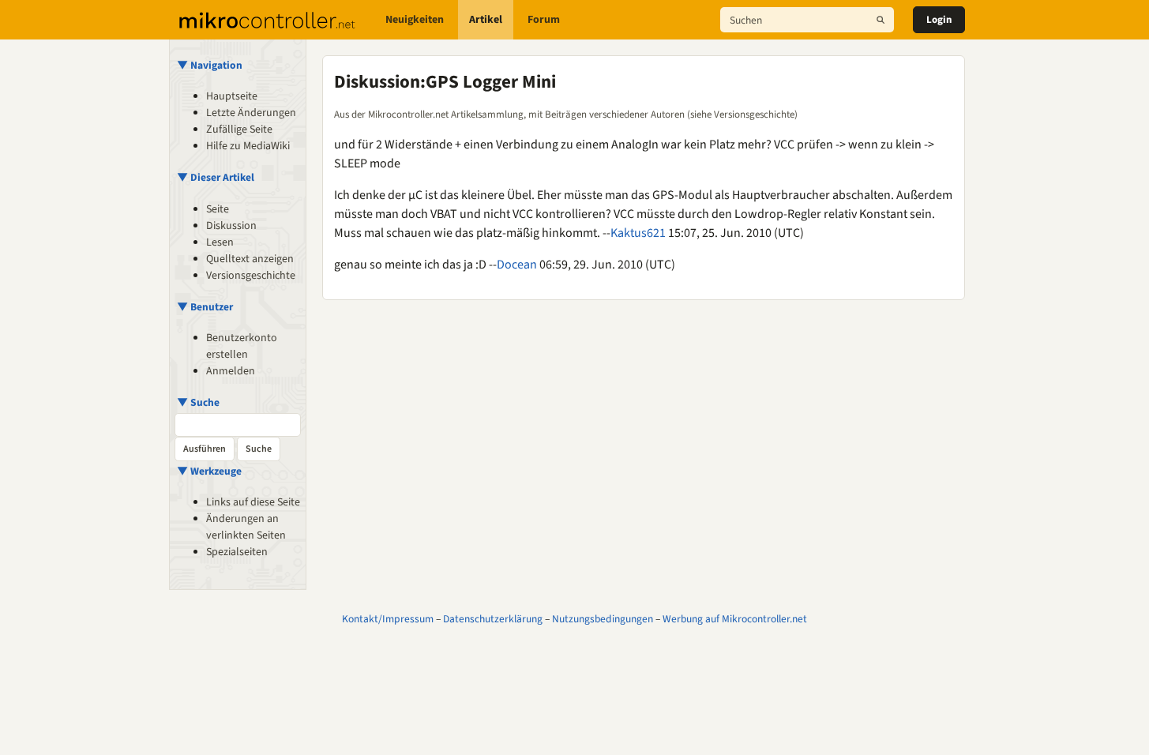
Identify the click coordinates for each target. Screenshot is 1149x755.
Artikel (485, 20)
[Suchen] (880, 20)
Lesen (220, 242)
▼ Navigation (209, 65)
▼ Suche (198, 402)
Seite (217, 209)
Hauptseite (231, 96)
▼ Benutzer (205, 306)
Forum (544, 20)
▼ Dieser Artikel (215, 177)
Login (939, 20)
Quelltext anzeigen (250, 259)
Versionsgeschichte (250, 276)
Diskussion (231, 226)
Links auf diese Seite (253, 502)
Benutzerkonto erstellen (241, 346)
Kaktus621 (638, 233)
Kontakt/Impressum (388, 618)
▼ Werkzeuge (209, 471)
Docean (517, 264)
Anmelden (230, 371)
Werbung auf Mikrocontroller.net (735, 618)
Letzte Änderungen (251, 113)
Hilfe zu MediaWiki (248, 146)
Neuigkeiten (414, 20)
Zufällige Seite (239, 129)
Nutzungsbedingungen (602, 618)
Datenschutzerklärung (493, 618)
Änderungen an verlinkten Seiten (246, 527)
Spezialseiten (237, 552)
